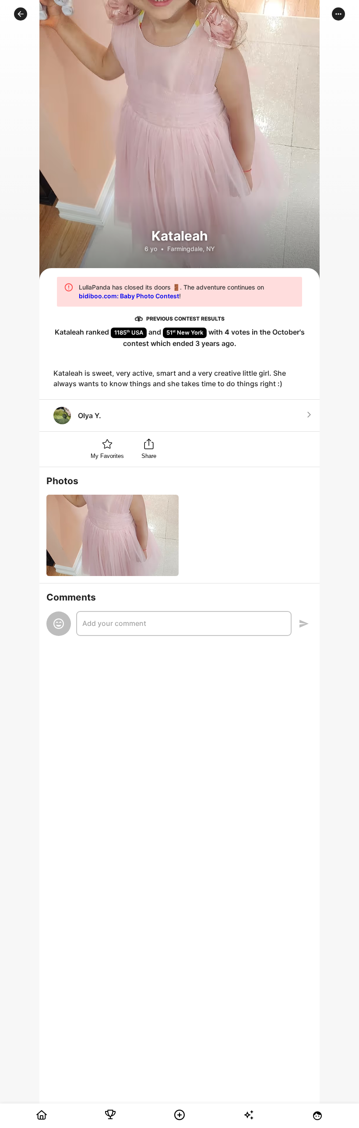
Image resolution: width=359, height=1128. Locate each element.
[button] (21, 14)
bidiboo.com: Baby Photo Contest (129, 296)
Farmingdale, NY (191, 248)
